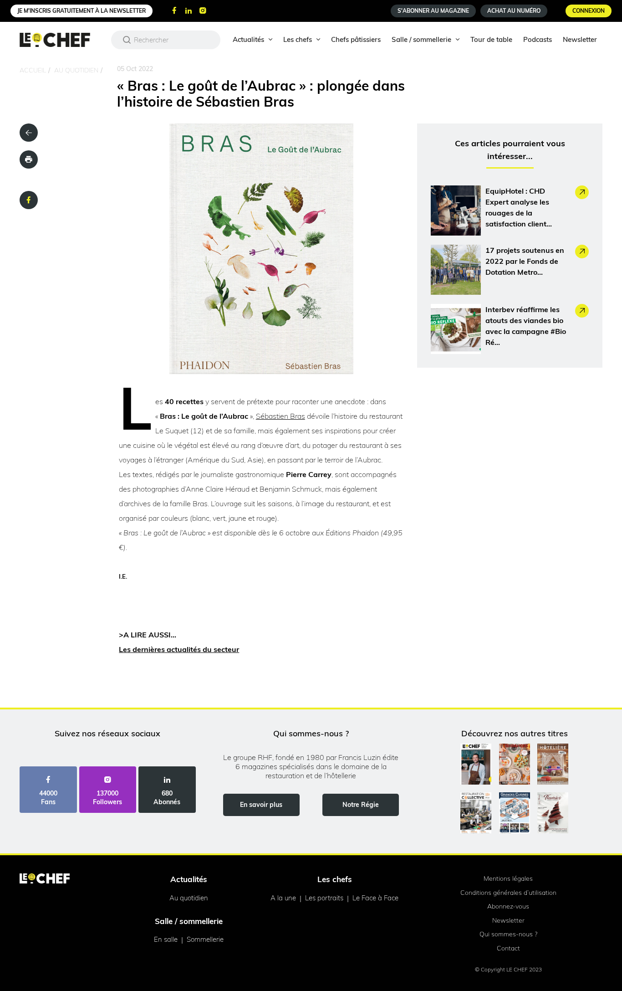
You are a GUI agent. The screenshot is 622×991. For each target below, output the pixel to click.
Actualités (248, 39)
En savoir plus (261, 805)
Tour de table (491, 39)
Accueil (33, 70)
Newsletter (580, 39)
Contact (508, 948)
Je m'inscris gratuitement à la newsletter (81, 10)
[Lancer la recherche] (127, 40)
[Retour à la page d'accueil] (45, 879)
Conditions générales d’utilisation (508, 892)
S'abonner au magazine (433, 10)
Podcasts (537, 39)
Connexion (588, 10)
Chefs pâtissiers (356, 39)
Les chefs (297, 39)
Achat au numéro (513, 10)
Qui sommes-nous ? (508, 934)
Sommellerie (205, 939)
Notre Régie (360, 805)
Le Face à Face (375, 897)
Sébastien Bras (280, 416)
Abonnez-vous (508, 906)
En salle (166, 939)
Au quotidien (76, 70)
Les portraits (324, 897)
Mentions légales (508, 878)
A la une (283, 897)
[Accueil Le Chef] (62, 40)
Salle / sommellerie (421, 39)
